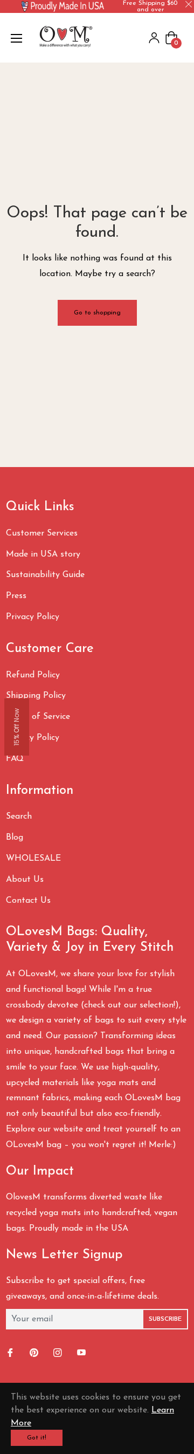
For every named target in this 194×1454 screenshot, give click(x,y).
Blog (14, 837)
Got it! (36, 1438)
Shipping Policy (36, 695)
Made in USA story (43, 554)
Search (19, 816)
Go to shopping (97, 313)
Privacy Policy (32, 617)
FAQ (15, 759)
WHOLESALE (33, 858)
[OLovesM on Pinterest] (35, 1353)
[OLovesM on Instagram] (58, 1353)
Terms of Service (38, 716)
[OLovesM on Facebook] (11, 1353)
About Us (25, 879)
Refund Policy (33, 675)
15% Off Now (16, 727)
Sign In (154, 38)
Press (16, 596)
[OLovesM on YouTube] (82, 1353)
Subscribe (165, 1319)
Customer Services (42, 533)
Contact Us (28, 900)
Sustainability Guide (45, 575)
